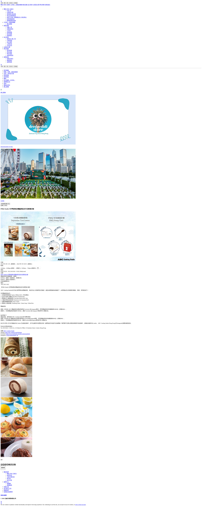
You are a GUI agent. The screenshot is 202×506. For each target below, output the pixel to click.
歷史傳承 (42, 4)
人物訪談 (9, 43)
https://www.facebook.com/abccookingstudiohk (18, 334)
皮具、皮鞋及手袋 (9, 73)
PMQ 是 (9, 10)
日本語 (15, 3)
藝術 (5, 78)
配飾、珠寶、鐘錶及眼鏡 (11, 72)
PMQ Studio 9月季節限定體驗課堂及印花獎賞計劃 (14, 274)
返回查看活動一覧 (5, 203)
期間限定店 (7, 81)
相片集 (9, 478)
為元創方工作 (7, 488)
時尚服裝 (6, 70)
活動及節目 (10, 29)
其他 (5, 83)
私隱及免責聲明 (8, 491)
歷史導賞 (9, 53)
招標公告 (6, 486)
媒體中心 (6, 482)
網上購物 (9, 24)
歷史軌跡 (9, 50)
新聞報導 (9, 485)
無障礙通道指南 (11, 20)
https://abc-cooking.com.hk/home (13, 332)
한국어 (11, 3)
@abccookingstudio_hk (12, 335)
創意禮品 (6, 76)
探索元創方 (10, 58)
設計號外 (30, 4)
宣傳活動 (9, 32)
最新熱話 (9, 60)
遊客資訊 (47, 4)
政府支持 (9, 475)
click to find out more (80, 504)
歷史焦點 (9, 52)
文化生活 (9, 45)
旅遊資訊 (9, 35)
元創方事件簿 (11, 477)
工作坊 (9, 30)
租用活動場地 (11, 19)
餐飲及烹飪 (7, 85)
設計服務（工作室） (9, 80)
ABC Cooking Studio (8, 331)
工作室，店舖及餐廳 (16, 4)
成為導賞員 (10, 55)
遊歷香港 (9, 62)
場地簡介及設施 (11, 14)
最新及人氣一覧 (11, 38)
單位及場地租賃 (11, 15)
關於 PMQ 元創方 (5, 4)
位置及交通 (36, 4)
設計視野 (9, 42)
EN (2, 3)
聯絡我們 (6, 490)
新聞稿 (9, 483)
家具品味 (6, 75)
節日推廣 (9, 33)
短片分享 (9, 480)
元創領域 (9, 40)
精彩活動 (24, 4)
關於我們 (6, 472)
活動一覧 (9, 27)
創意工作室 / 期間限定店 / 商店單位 (17, 17)
